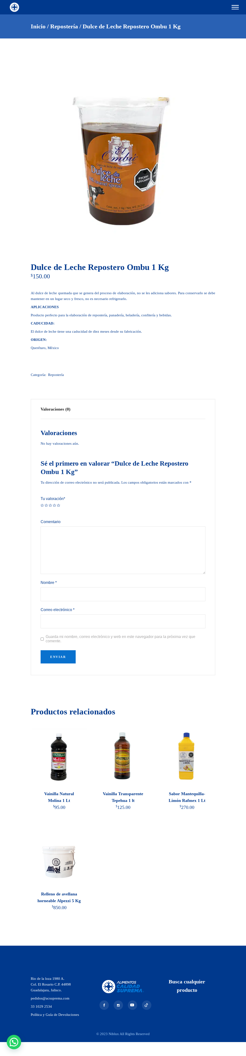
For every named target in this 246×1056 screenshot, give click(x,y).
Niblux (114, 1034)
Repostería (56, 375)
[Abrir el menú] (235, 7)
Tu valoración (53, 499)
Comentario (51, 522)
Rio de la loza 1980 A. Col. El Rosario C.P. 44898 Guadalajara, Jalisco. (51, 984)
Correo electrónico (57, 610)
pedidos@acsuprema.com (50, 998)
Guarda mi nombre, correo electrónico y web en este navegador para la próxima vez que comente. (120, 639)
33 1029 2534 (41, 1006)
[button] (14, 1042)
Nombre (49, 583)
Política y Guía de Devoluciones (55, 1015)
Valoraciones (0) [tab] (55, 409)
